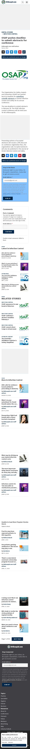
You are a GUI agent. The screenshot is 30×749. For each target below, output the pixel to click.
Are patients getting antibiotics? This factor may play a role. (10, 546)
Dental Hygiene (7, 32)
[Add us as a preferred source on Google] (24, 52)
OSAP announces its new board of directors (10, 305)
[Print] (3, 52)
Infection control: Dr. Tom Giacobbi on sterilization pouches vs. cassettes (9, 486)
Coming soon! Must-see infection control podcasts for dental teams (10, 600)
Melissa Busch (7, 461)
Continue (8, 232)
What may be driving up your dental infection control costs (10, 286)
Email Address (7, 177)
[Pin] (19, 52)
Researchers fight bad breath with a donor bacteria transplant (9, 417)
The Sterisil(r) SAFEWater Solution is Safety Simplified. (9, 277)
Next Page (17, 639)
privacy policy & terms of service (12, 194)
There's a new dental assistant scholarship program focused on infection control (9, 560)
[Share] (7, 52)
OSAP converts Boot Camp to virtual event (9, 328)
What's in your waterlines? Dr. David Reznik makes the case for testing (10, 265)
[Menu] (26, 2)
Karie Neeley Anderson (10, 617)
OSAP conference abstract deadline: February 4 (8, 317)
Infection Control (11, 34)
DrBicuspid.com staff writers (10, 46)
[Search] (22, 2)
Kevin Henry (7, 604)
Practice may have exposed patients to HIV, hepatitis (9, 533)
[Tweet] (15, 52)
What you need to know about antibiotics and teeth (10, 626)
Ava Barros (6, 551)
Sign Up (8, 198)
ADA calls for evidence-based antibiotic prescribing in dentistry (9, 254)
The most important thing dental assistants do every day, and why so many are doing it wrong (10, 470)
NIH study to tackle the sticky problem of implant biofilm (10, 613)
